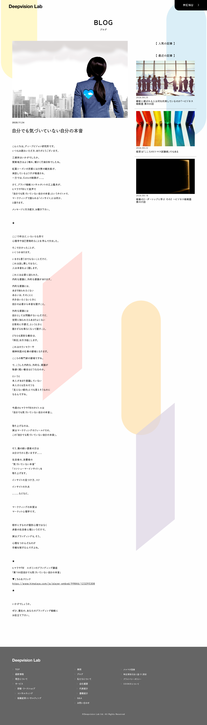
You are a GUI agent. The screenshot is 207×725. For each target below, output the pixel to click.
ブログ (79, 674)
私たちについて (83, 679)
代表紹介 (83, 689)
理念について (21, 679)
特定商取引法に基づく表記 (135, 674)
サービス (19, 684)
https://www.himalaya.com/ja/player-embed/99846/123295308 (53, 584)
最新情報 (19, 674)
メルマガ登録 (129, 669)
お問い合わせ (83, 703)
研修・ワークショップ (26, 689)
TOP (17, 669)
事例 (79, 669)
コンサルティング (25, 693)
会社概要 (83, 684)
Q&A (79, 698)
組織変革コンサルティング (29, 698)
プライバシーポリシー (132, 679)
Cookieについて (131, 684)
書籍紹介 (83, 693)
